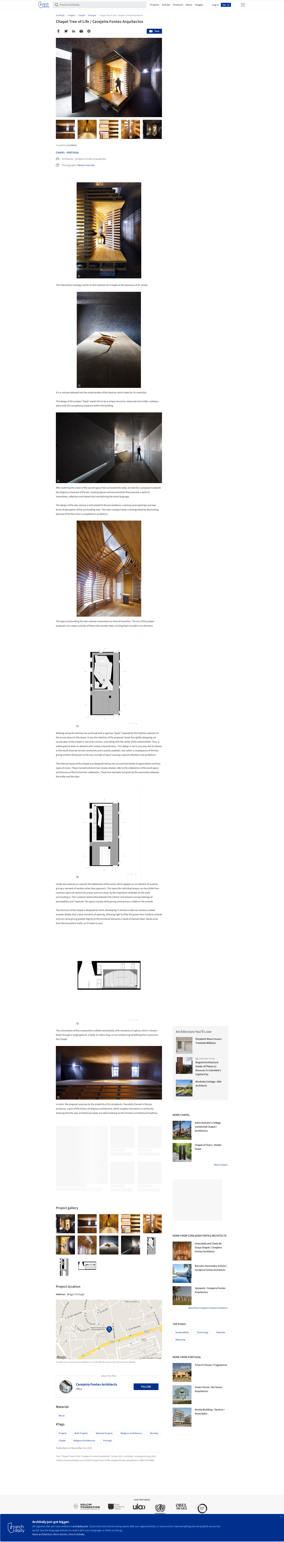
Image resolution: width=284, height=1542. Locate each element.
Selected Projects (104, 1433)
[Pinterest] (88, 31)
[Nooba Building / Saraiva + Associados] (182, 1417)
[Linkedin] (73, 31)
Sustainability (182, 1332)
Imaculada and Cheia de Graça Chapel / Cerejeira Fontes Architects (208, 1247)
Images (199, 5)
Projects (154, 5)
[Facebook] (58, 31)
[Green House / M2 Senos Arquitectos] (182, 1394)
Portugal (73, 152)
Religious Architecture (131, 1433)
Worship (154, 1433)
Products (178, 5)
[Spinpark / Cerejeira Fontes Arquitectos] (182, 1295)
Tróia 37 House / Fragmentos (211, 1365)
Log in (215, 5)
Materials (220, 1332)
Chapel (60, 152)
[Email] (81, 31)
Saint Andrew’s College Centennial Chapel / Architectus (208, 1127)
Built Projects (81, 1433)
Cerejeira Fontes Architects (96, 1384)
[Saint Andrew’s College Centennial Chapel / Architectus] (182, 1130)
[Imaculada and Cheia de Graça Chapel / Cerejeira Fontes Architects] (182, 1251)
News (189, 5)
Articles (166, 5)
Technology (202, 1332)
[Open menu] (243, 4)
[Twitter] (65, 31)
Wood (61, 1415)
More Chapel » (221, 1165)
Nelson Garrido (86, 165)
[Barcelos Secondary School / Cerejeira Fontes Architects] (182, 1273)
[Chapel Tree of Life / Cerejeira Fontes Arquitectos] (65, 1223)
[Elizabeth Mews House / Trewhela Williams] (184, 1045)
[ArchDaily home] (44, 4)
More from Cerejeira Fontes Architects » (208, 1308)
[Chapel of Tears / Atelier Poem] (182, 1152)
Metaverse (180, 1339)
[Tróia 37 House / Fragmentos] (182, 1372)
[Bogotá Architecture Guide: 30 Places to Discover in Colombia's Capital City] (184, 1065)
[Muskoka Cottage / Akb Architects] (184, 1088)
